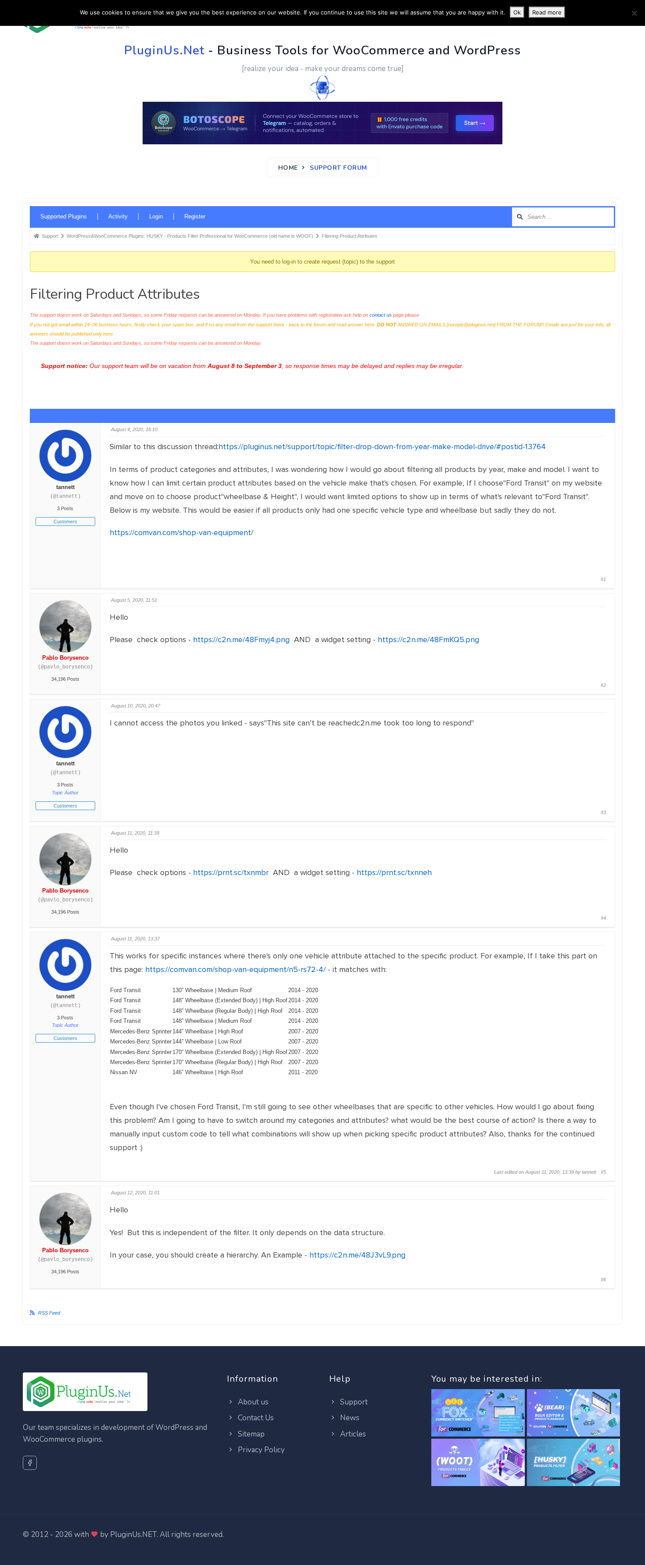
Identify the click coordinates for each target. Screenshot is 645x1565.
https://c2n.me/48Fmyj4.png (241, 639)
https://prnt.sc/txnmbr (231, 872)
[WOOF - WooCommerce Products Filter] (573, 1463)
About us (252, 1402)
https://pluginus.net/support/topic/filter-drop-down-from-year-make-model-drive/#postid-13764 (382, 446)
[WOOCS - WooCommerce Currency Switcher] (478, 1413)
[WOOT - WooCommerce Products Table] (478, 1463)
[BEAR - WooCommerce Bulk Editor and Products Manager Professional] (573, 1413)
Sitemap (250, 1434)
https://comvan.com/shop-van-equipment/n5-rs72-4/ (235, 969)
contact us (380, 315)
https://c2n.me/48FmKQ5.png (428, 639)
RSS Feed (49, 1312)
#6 (603, 1279)
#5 (603, 1172)
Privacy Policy (260, 1450)
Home (288, 168)
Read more (547, 12)
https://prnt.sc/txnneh (394, 872)
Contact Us (255, 1418)
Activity (118, 216)
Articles (352, 1434)
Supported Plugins (63, 216)
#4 (603, 918)
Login (156, 216)
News (348, 1418)
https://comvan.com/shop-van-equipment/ (181, 532)
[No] (634, 13)
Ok (517, 12)
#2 (603, 685)
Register (194, 216)
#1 (603, 579)
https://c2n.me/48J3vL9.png (357, 1255)
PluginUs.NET (133, 1534)
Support (353, 1402)
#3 (603, 812)
